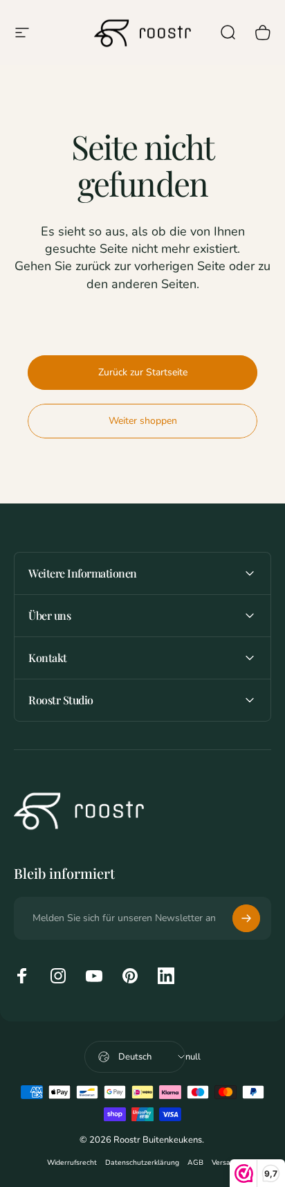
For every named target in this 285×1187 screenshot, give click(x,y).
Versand (225, 1162)
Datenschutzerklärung (142, 1162)
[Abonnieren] (246, 918)
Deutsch (134, 1057)
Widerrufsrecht (72, 1162)
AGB (195, 1162)
